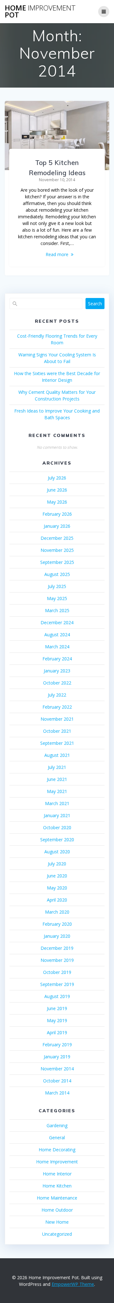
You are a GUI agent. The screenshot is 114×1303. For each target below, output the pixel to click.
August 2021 (57, 755)
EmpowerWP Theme (73, 1284)
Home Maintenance (57, 1198)
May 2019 (57, 1020)
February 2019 (57, 1045)
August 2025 (57, 574)
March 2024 (57, 647)
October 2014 (57, 1081)
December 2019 (57, 948)
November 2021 (57, 719)
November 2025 (57, 550)
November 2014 (57, 1069)
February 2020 (57, 924)
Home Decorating (57, 1150)
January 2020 (57, 936)
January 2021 (57, 815)
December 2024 (57, 622)
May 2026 (57, 502)
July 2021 (57, 767)
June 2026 (57, 490)
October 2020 (57, 827)
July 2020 (57, 864)
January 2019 (57, 1057)
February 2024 (57, 659)
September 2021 (57, 743)
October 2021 (57, 731)
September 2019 (57, 984)
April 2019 (57, 1032)
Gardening (57, 1125)
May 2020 (57, 888)
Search (95, 304)
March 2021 (57, 803)
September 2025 (57, 562)
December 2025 (57, 538)
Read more (57, 254)
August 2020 (57, 852)
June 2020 (57, 876)
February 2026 (57, 514)
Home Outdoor (57, 1210)
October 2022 (57, 683)
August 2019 (57, 996)
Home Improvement (57, 1162)
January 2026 (57, 526)
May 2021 (57, 791)
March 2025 (57, 610)
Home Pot (40, 11)
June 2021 (57, 779)
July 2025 (57, 586)
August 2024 (57, 635)
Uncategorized (57, 1234)
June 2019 (57, 1008)
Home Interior (57, 1174)
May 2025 (57, 598)
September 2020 (57, 840)
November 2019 (57, 960)
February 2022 (57, 707)
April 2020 (57, 900)
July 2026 (57, 478)
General (57, 1137)
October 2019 (57, 972)
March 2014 (57, 1093)
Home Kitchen (57, 1186)
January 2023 (57, 671)
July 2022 (57, 695)
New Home (57, 1222)
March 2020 (57, 912)
